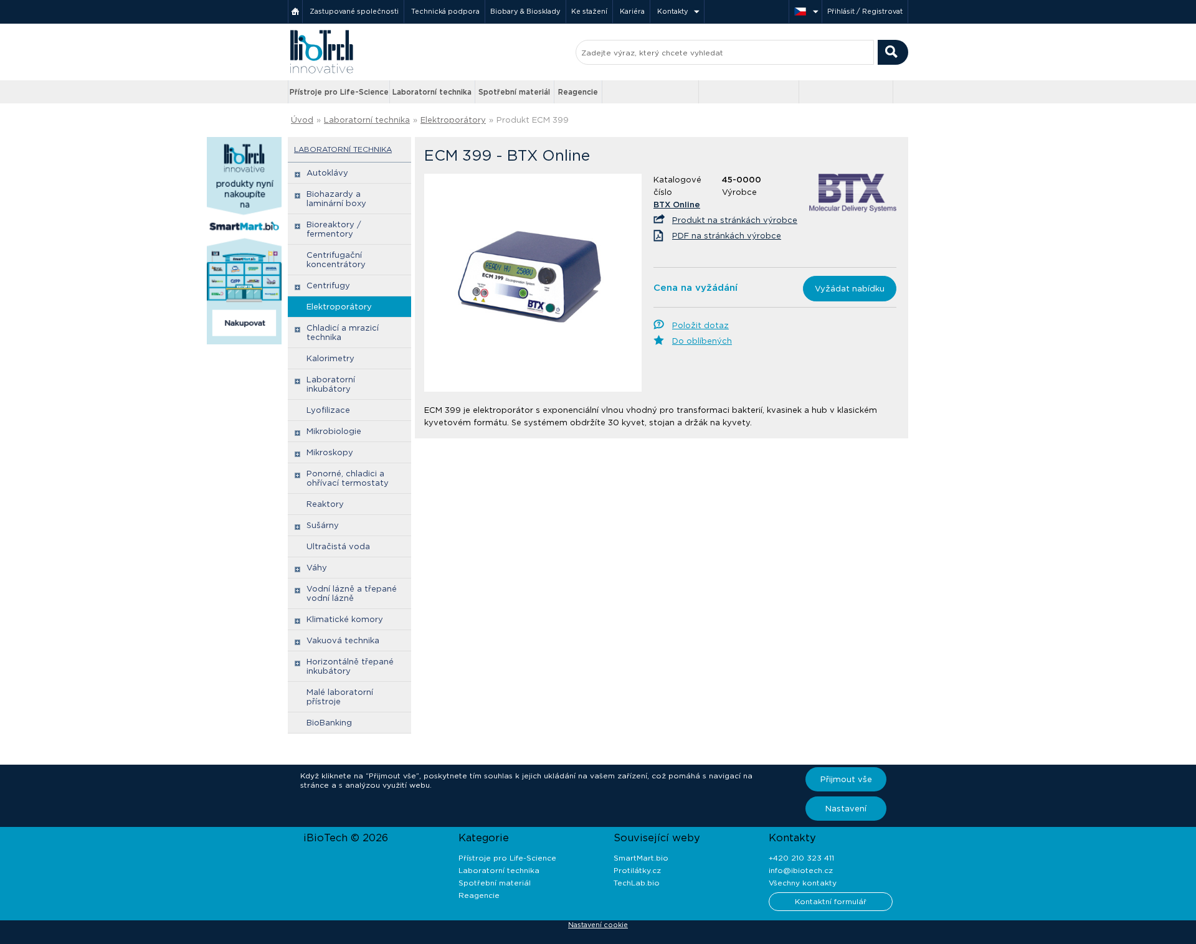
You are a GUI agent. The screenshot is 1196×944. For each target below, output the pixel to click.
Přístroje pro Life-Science (339, 92)
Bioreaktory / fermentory (333, 229)
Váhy (316, 567)
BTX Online (676, 204)
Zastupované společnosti (354, 11)
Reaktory (325, 504)
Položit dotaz (700, 325)
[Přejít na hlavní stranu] (321, 72)
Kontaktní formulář (830, 901)
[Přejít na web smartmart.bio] (749, 91)
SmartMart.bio (641, 857)
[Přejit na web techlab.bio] (846, 91)
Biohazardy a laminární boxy (336, 198)
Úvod (302, 120)
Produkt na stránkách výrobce (734, 220)
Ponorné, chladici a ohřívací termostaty (347, 478)
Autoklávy (327, 172)
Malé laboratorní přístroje (339, 696)
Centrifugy (328, 285)
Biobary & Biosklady (525, 11)
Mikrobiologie (333, 431)
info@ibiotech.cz (801, 870)
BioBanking (329, 722)
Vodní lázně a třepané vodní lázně (351, 593)
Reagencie (578, 92)
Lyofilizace (328, 410)
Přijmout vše (846, 779)
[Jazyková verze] (805, 11)
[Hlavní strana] (295, 11)
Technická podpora (445, 11)
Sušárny (322, 525)
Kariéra (632, 11)
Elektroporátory (453, 120)
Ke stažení (589, 11)
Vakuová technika (342, 640)
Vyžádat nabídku (850, 288)
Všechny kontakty (803, 882)
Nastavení (845, 808)
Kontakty (672, 11)
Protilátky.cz (637, 870)
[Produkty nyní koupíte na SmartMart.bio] (244, 341)
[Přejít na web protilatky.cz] (651, 92)
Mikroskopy (329, 452)
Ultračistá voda (338, 546)
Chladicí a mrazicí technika (342, 332)
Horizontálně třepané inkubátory (350, 666)
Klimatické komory (344, 619)
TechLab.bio (637, 882)
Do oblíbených (702, 341)
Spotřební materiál (514, 92)
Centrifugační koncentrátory (336, 259)
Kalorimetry (330, 358)
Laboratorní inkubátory (330, 384)
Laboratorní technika (432, 92)
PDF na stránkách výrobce (726, 235)
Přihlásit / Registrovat (865, 11)
